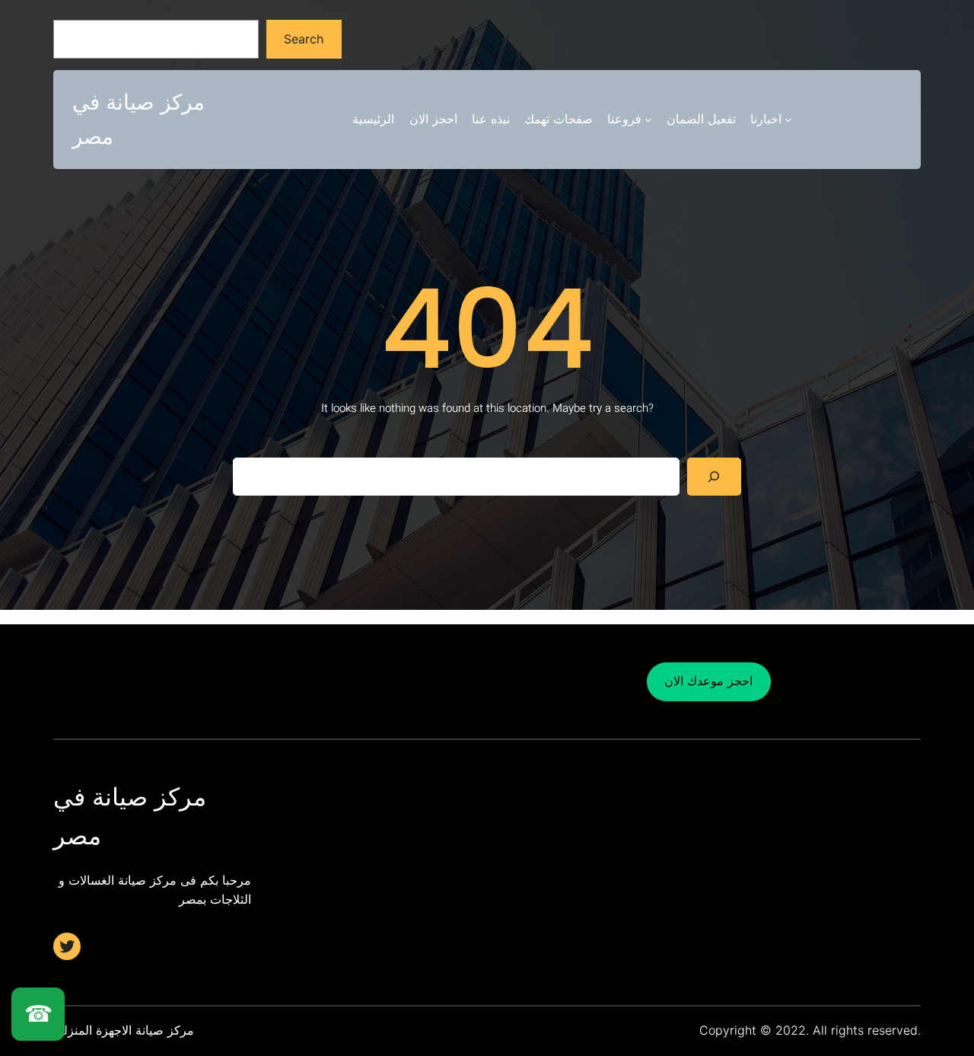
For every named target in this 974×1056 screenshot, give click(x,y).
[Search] (714, 476)
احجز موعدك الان (708, 680)
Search (303, 38)
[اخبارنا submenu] (788, 119)
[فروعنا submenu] (648, 119)
